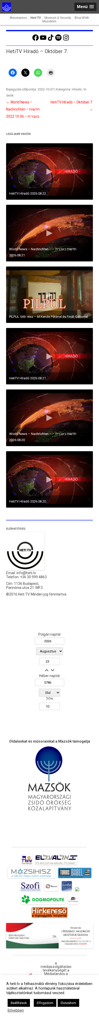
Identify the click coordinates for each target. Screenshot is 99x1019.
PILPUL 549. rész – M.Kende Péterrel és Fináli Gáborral (48, 317)
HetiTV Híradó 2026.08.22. (28, 193)
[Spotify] (58, 40)
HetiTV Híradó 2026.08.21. (28, 378)
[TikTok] (51, 40)
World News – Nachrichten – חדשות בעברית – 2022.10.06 (23, 109)
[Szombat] (66, 891)
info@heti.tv (26, 573)
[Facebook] (35, 40)
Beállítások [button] (19, 1003)
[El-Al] (56, 865)
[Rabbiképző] (77, 891)
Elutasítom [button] (68, 1003)
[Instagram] (66, 40)
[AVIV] (27, 865)
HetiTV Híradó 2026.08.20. (28, 501)
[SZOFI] (30, 891)
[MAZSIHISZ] (31, 878)
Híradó (77, 89)
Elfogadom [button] (45, 1003)
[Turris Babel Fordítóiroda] (75, 878)
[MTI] (51, 891)
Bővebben (16, 1010)
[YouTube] (43, 40)
